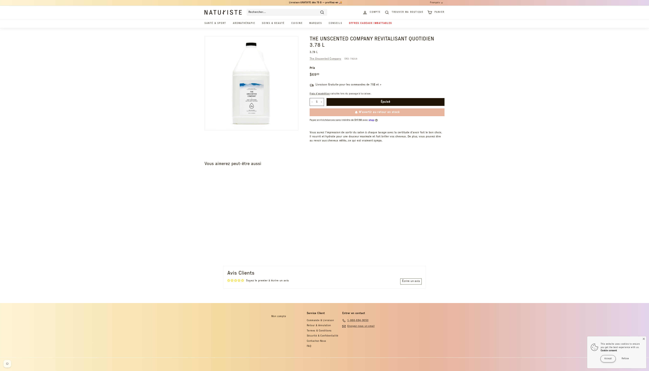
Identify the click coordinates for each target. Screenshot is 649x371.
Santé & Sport (215, 23)
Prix (312, 68)
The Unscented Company (325, 59)
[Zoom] (251, 83)
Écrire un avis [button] (411, 281)
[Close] (643, 339)
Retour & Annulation (319, 325)
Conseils (335, 23)
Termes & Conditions (319, 331)
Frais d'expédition (320, 94)
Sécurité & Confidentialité (322, 336)
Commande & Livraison (320, 320)
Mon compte (278, 316)
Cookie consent (609, 351)
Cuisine (297, 23)
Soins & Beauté (273, 23)
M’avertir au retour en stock (379, 112)
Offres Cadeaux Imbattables (370, 23)
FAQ (309, 346)
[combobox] (287, 12)
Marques (315, 23)
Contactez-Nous (316, 341)
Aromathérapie (244, 23)
